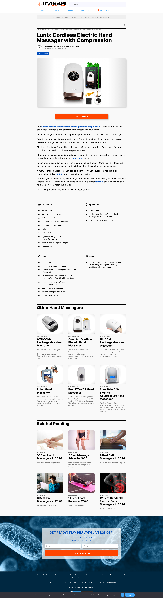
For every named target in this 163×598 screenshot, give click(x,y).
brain (59, 174)
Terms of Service (61, 582)
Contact (101, 582)
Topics (41, 10)
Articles (121, 10)
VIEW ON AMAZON (81, 116)
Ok (122, 595)
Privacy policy (130, 595)
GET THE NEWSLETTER (81, 553)
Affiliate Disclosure (88, 582)
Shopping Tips (111, 582)
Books (70, 10)
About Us (50, 582)
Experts (56, 10)
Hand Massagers (53, 30)
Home (39, 30)
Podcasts (85, 10)
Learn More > (106, 17)
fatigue (99, 182)
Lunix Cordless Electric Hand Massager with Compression (70, 126)
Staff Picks (104, 10)
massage (77, 158)
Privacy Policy (74, 582)
